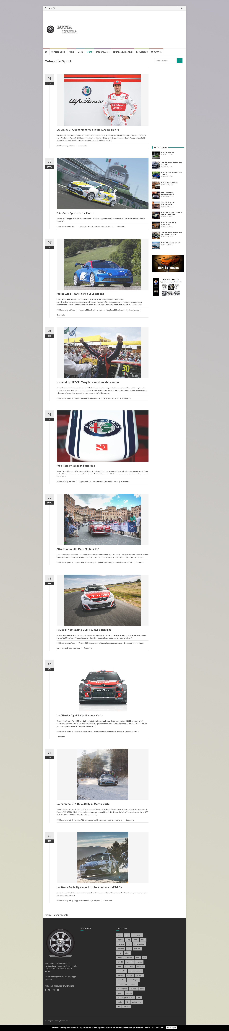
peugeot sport (138, 643)
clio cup (88, 226)
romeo (115, 482)
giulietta (101, 562)
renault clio (109, 226)
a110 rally (89, 310)
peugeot (128, 643)
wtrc (117, 398)
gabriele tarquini (87, 398)
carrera (92, 820)
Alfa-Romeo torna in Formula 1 (76, 465)
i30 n (103, 398)
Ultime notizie (58, 52)
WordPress (64, 1021)
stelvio (129, 562)
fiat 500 (137, 949)
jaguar (139, 962)
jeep (119, 966)
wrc (135, 732)
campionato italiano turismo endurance (103, 643)
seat (142, 989)
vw (119, 1006)
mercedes (122, 971)
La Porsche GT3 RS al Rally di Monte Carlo (83, 804)
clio (129, 944)
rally (67, 648)
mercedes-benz (136, 971)
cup (120, 643)
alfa (86, 482)
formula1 (108, 482)
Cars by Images (102, 52)
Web (73, 146)
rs (121, 820)
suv (139, 998)
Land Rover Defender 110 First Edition (171, 233)
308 (86, 643)
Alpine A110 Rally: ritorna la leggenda (80, 293)
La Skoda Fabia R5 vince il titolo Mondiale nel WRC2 (89, 887)
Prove (71, 52)
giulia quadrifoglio (125, 957)
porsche (117, 820)
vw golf (127, 1006)
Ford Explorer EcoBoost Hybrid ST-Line (172, 213)
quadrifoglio (133, 980)
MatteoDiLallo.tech (123, 52)
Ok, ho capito (171, 1028)
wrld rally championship (130, 310)
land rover (129, 966)
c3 (82, 732)
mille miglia (109, 562)
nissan (129, 975)
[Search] (179, 60)
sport (71, 648)
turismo (77, 648)
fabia (87, 901)
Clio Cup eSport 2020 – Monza (75, 213)
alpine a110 (103, 310)
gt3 (96, 820)
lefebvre (97, 732)
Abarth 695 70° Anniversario (168, 203)
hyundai (97, 398)
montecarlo (121, 732)
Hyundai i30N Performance (167, 193)
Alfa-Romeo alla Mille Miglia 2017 (78, 549)
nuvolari (117, 562)
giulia (95, 562)
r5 (90, 901)
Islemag (48, 1021)
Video (80, 52)
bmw (143, 940)
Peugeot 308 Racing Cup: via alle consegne (84, 629)
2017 (83, 901)
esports (95, 226)
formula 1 (100, 482)
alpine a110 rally (114, 310)
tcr (113, 398)
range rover (122, 984)
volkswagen (136, 1002)
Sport (89, 52)
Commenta (83, 146)
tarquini (108, 398)
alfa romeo (93, 482)
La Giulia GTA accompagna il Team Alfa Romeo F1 (88, 129)
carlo (85, 732)
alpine (95, 310)
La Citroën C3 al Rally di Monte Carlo (80, 715)
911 (82, 820)
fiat (129, 949)
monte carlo (111, 732)
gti (124, 643)
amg (128, 940)
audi (135, 940)
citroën (91, 732)
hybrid (120, 962)
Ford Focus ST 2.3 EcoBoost (169, 223)
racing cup (61, 648)
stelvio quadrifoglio (126, 998)
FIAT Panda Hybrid (169, 182)
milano (120, 975)
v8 (127, 1002)
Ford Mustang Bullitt (171, 242)
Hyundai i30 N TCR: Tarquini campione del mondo (88, 382)
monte (103, 732)
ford (119, 953)
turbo (120, 1002)
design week (139, 944)
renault (101, 226)
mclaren (140, 966)
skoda (94, 901)
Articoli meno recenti (56, 914)
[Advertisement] (159, 29)
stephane (129, 732)
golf (137, 957)
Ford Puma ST (167, 152)
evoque (121, 949)
